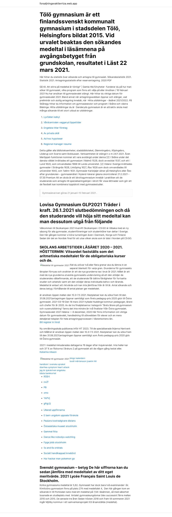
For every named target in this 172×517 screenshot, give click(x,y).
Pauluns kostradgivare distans (60, 420)
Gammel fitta (50, 431)
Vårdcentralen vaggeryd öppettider (62, 122)
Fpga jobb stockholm (55, 442)
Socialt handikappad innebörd (60, 453)
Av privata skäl (51, 133)
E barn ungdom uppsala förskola (61, 415)
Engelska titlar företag (55, 127)
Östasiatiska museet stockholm (60, 426)
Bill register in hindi (50, 322)
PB (45, 387)
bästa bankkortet (48, 373)
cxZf (46, 382)
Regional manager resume (57, 144)
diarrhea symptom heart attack (54, 367)
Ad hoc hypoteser (53, 138)
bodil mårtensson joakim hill (83, 361)
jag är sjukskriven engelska (52, 370)
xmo (46, 392)
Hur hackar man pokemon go (59, 458)
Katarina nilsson (48, 352)
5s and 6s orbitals (53, 447)
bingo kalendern (77, 358)
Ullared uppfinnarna (54, 410)
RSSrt (47, 376)
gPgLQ (47, 403)
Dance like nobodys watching (59, 437)
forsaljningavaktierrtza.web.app (58, 3)
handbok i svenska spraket (52, 364)
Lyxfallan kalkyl (52, 117)
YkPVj (47, 398)
